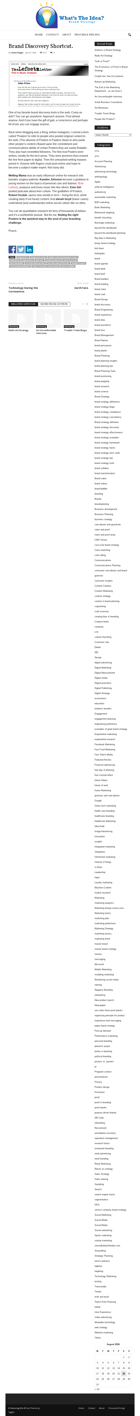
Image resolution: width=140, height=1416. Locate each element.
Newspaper (100, 1005)
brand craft (100, 294)
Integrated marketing (105, 846)
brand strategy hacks (105, 447)
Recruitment (101, 1128)
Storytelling (100, 1250)
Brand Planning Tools (105, 371)
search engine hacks (105, 1194)
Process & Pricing (87, 35)
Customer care (102, 642)
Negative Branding (104, 990)
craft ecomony (102, 611)
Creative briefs (102, 621)
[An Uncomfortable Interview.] (48, 318)
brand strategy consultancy (108, 417)
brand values (101, 483)
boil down (99, 248)
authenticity (100, 192)
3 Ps (97, 151)
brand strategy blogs (105, 407)
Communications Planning (107, 565)
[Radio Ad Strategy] (21, 318)
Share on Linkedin (29, 249)
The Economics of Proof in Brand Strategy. (111, 69)
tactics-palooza (102, 1261)
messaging (100, 959)
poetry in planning (103, 1051)
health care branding (105, 811)
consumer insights (104, 580)
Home (39, 35)
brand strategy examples (107, 437)
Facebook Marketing (105, 744)
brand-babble (101, 488)
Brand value (100, 478)
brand (97, 258)
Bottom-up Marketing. (105, 81)
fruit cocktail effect (104, 775)
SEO (97, 1204)
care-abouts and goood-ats (108, 524)
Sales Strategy (102, 1174)
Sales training (101, 1179)
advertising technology (106, 171)
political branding (103, 1056)
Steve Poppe (17, 52)
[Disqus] (49, 380)
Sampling (99, 1184)
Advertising (100, 166)
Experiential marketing (106, 734)
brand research (102, 386)
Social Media (101, 1220)
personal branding (103, 1041)
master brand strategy (105, 949)
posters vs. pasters (104, 1061)
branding (99, 494)
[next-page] (87, 304)
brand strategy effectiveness (109, 432)
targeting (99, 1271)
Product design (102, 1087)
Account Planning (103, 161)
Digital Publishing (103, 688)
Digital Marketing (103, 667)
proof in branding (103, 1102)
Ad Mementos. (102, 108)
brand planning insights (106, 361)
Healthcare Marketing (105, 821)
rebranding (100, 1123)
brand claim (100, 289)
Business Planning (104, 514)
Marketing (13, 326)
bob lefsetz (23, 257)
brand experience (103, 315)
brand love (100, 330)
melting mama (16, 263)
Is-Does (98, 867)
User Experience (103, 1312)
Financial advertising (105, 765)
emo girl (39, 260)
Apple (97, 182)
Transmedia (100, 1286)
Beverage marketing (104, 222)
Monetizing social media (106, 979)
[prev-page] (83, 304)
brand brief (100, 274)
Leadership (100, 872)
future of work (101, 785)
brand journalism (103, 325)
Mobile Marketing (103, 969)
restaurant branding (104, 1148)
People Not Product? (105, 119)
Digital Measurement (105, 673)
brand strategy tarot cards (107, 453)
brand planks (101, 350)
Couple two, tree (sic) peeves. (109, 76)
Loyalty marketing (103, 882)
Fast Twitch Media (104, 754)
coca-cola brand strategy (107, 545)
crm (96, 632)
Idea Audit (99, 826)
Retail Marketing (103, 1163)
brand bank (100, 268)
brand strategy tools (104, 463)
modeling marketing (104, 974)
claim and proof (102, 529)
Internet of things (103, 862)
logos (97, 877)
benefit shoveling (103, 217)
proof (97, 1097)
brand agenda (101, 263)
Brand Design (101, 299)
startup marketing (103, 1240)
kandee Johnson (53, 260)
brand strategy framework (107, 442)
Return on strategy (104, 1169)
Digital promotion (103, 683)
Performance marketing (106, 1036)
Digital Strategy (102, 693)
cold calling (100, 555)
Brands (98, 499)
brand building (101, 284)
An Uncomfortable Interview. (46, 332)
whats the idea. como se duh (46, 266)
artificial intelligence (104, 187)
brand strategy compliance (108, 412)
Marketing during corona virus (109, 908)
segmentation (101, 1199)
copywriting (100, 606)
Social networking (103, 1230)
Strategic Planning (104, 1256)
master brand (101, 944)
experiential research (105, 739)
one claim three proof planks (109, 1010)
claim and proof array (105, 534)
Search (98, 1189)
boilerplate (100, 253)
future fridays (101, 780)
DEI (96, 652)
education (99, 703)
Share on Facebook (12, 249)
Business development (106, 509)
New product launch (104, 1000)
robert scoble (78, 263)
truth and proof (102, 1296)
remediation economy (105, 1133)
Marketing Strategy (104, 928)
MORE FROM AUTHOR (54, 304)
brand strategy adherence (107, 401)
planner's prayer (102, 1046)
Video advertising (103, 1317)
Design (98, 657)
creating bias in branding (107, 616)
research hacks (102, 1143)
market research (103, 892)
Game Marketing (103, 790)
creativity (99, 626)
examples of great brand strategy (111, 729)
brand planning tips (104, 366)
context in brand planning (107, 601)
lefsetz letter (70, 260)
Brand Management (104, 335)
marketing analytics (104, 903)
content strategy (103, 596)
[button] (129, 35)
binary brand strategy (105, 243)
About (66, 35)
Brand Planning (102, 355)
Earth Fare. (82, 287)
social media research (20, 266)
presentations (101, 1077)
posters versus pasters (58, 263)
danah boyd (27, 260)
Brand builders (102, 279)
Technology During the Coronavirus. (23, 289)
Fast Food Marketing (105, 749)
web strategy (101, 1327)
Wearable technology (105, 1322)
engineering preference (106, 724)
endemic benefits (103, 708)
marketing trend (102, 938)
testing (98, 1281)
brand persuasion (103, 345)
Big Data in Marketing (105, 238)
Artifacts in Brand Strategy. (108, 50)
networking (100, 995)
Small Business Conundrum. (109, 102)
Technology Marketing (105, 1276)
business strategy (103, 519)
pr (95, 1066)
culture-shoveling (103, 637)
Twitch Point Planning (105, 1302)
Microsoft (99, 964)
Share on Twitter (21, 249)
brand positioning (103, 376)
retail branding (101, 1158)
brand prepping (102, 381)
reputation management (106, 1138)
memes (98, 954)
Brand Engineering (104, 309)
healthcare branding (104, 816)
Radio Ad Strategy (19, 330)
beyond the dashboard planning (110, 233)
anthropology (101, 176)
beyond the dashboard (105, 228)
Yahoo (98, 1337)
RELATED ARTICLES (23, 304)
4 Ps (97, 156)
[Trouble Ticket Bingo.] (76, 318)
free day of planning (104, 770)
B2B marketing (102, 202)
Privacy (98, 1082)
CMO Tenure (101, 540)
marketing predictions (105, 923)
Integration (100, 852)
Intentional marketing (105, 857)
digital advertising (103, 662)
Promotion (100, 1092)
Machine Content (103, 887)
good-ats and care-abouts (107, 795)
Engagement (101, 713)
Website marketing (104, 1332)
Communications (103, 560)
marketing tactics (103, 933)
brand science (101, 391)
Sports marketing (103, 1235)
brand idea (100, 320)
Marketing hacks (103, 913)
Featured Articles (103, 759)
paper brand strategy (105, 1025)
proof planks (101, 1107)
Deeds (98, 647)
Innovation (100, 836)
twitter (98, 1307)
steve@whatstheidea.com (107, 1245)
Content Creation (103, 586)
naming (98, 984)
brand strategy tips (104, 458)
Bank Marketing (102, 207)
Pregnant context (103, 1071)
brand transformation (105, 473)
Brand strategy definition (107, 422)
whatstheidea (67, 266)
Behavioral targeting (104, 212)
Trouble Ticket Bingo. (75, 330)
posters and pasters (35, 263)
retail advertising (103, 1153)
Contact (52, 35)
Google (98, 800)
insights (98, 841)
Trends (98, 1291)
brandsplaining (102, 504)
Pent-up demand (103, 1031)
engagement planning (105, 719)
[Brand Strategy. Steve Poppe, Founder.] (70, 15)
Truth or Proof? (102, 61)
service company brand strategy (110, 1210)
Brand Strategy (102, 396)
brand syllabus (102, 468)
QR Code (99, 1117)
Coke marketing (102, 550)
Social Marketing (103, 1215)
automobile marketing (105, 197)
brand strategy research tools (63, 257)
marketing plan (102, 918)
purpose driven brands (105, 1112)
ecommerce (100, 698)
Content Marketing (104, 591)
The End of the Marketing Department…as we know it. (108, 89)
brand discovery (38, 257)
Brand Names (101, 340)
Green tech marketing (105, 805)
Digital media (101, 678)
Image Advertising (103, 831)
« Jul (97, 1389)
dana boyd (14, 260)
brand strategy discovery (107, 427)
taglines (98, 1266)
